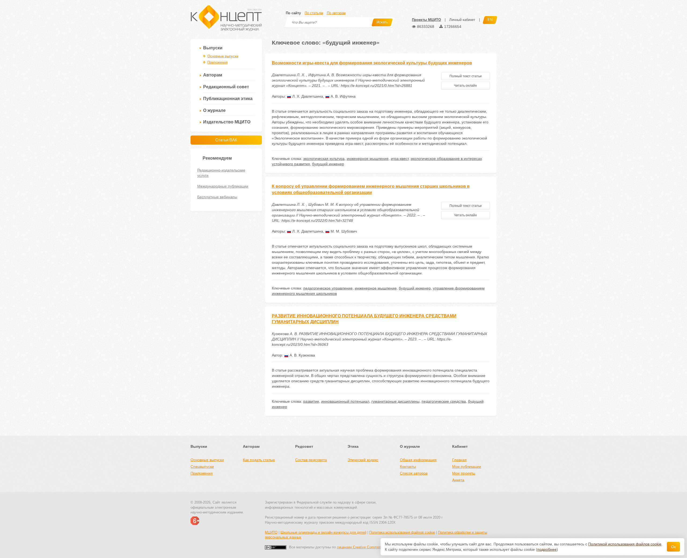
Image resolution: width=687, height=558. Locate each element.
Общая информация (418, 460)
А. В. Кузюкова (301, 355)
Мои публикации (466, 466)
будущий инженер (328, 164)
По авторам (336, 13)
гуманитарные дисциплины (395, 401)
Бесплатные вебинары (217, 197)
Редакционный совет (226, 87)
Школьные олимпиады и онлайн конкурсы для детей (323, 532)
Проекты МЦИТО (426, 20)
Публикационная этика (228, 98)
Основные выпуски (222, 56)
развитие (311, 401)
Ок (673, 547)
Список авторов (413, 473)
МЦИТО (271, 532)
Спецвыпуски (202, 466)
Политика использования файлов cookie (402, 532)
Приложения (217, 62)
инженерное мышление (368, 158)
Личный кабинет (462, 20)
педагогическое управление (328, 288)
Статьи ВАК (226, 140)
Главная (459, 460)
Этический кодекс (363, 460)
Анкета (458, 480)
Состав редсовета (311, 460)
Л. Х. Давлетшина (307, 96)
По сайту (293, 13)
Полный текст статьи (466, 76)
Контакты (408, 466)
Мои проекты (463, 473)
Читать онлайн (465, 85)
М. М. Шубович (343, 231)
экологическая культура (324, 158)
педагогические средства (444, 401)
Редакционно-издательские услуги (221, 173)
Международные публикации (222, 186)
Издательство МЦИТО (226, 122)
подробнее (547, 549)
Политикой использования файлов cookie (625, 544)
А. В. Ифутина (343, 96)
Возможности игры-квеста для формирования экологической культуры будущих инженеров (372, 63)
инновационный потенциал (345, 401)
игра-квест (399, 158)
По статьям (314, 13)
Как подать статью (259, 460)
